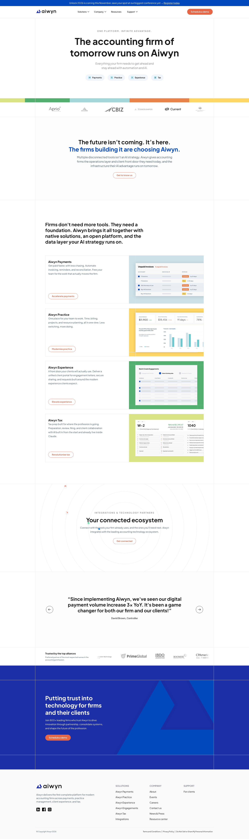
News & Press (157, 813)
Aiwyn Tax (121, 813)
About (153, 791)
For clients (189, 791)
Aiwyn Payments (124, 791)
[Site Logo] (48, 12)
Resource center (159, 819)
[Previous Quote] (49, 609)
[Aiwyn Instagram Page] (51, 809)
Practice (118, 77)
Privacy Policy (168, 831)
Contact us (156, 808)
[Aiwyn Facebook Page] (45, 809)
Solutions (82, 11)
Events (153, 797)
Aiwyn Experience (125, 802)
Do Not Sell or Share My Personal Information (194, 831)
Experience (140, 77)
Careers (154, 802)
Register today (172, 2)
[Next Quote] (199, 609)
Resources (116, 11)
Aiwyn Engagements (127, 808)
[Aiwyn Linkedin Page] (39, 809)
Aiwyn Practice (124, 797)
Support (131, 11)
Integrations (122, 819)
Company (99, 11)
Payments (97, 77)
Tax (159, 77)
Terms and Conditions (152, 831)
